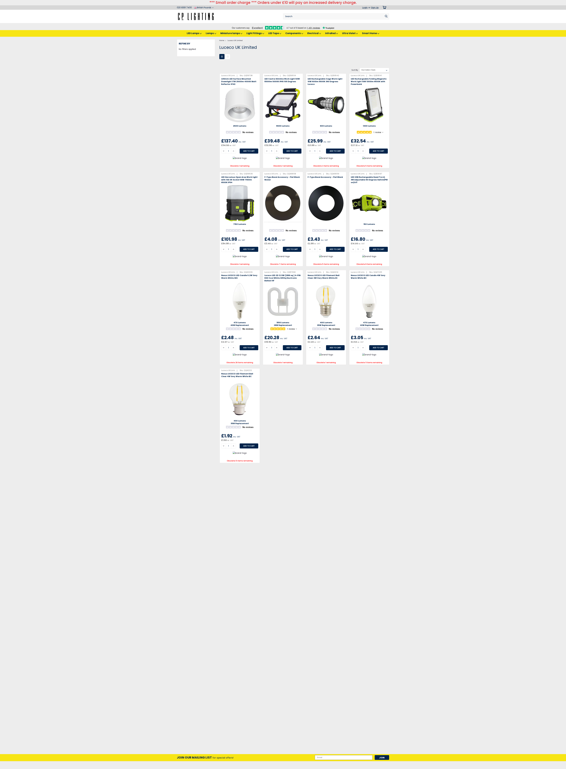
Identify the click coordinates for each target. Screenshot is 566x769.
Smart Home (369, 33)
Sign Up (375, 7)
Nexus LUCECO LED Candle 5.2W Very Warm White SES (239, 276)
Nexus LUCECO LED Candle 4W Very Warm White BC (368, 276)
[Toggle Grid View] (221, 56)
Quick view (240, 121)
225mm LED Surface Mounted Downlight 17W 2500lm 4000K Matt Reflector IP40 (238, 81)
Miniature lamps (230, 33)
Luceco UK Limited (235, 40)
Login (365, 7)
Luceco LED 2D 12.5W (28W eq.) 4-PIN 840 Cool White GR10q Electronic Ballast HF (282, 278)
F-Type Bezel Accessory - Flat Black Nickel (282, 178)
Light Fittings (254, 33)
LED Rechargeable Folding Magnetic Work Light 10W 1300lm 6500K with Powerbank (369, 81)
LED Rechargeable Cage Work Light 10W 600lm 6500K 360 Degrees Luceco (325, 81)
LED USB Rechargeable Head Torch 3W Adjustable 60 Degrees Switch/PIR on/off (369, 180)
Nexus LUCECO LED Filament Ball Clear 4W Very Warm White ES (323, 276)
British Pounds (204, 7)
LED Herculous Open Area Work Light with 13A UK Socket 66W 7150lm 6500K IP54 (239, 180)
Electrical (313, 33)
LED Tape (273, 33)
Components (293, 33)
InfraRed (330, 33)
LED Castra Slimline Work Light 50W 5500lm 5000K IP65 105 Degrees (282, 80)
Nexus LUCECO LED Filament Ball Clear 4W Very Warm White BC (237, 375)
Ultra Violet (349, 33)
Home (221, 40)
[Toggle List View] (227, 56)
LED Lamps (193, 33)
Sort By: (355, 70)
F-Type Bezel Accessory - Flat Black (325, 177)
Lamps (210, 33)
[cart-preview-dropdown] (384, 7)
